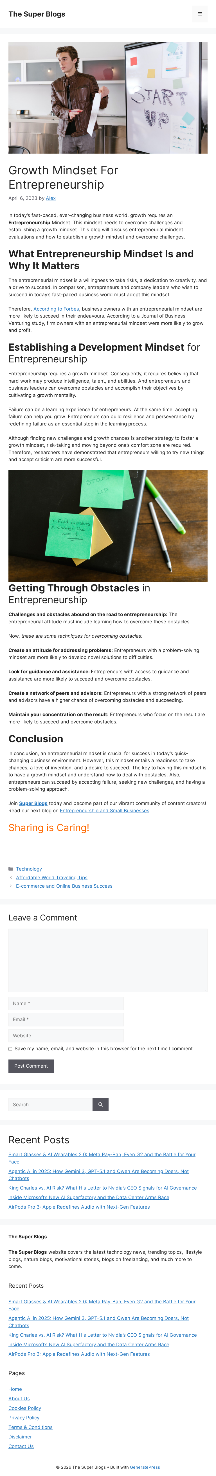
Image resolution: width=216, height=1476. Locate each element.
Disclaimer (20, 1437)
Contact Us (21, 1446)
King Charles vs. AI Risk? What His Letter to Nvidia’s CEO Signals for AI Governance (102, 1188)
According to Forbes (56, 309)
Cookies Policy (24, 1408)
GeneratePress (145, 1467)
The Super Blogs (36, 14)
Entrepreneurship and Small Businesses (104, 810)
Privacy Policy (23, 1418)
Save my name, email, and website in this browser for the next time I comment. (104, 1048)
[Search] (101, 1105)
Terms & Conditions (30, 1427)
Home (15, 1389)
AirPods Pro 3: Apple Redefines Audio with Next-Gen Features (79, 1207)
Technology (29, 869)
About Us (19, 1398)
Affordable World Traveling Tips (51, 877)
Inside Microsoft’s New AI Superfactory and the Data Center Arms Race (88, 1197)
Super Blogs (33, 803)
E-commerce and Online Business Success (64, 886)
